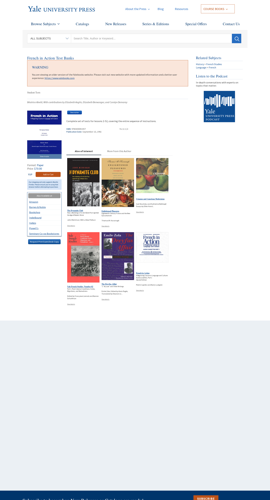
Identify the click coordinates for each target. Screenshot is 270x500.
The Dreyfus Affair (109, 284)
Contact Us (231, 23)
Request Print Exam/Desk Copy (44, 241)
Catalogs (82, 23)
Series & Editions (155, 23)
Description (74, 112)
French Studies (214, 64)
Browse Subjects (43, 23)
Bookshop (34, 212)
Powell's (33, 228)
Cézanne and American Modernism (150, 199)
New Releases (115, 23)
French (212, 67)
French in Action (143, 273)
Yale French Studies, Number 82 (80, 286)
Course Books (213, 9)
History (200, 64)
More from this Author (119, 151)
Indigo (32, 222)
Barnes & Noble (37, 207)
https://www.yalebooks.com (60, 78)
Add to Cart (48, 174)
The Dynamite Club (75, 210)
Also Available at (44, 195)
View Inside (44, 156)
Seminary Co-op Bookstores (44, 233)
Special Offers (196, 23)
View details (71, 226)
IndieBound (35, 217)
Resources (181, 9)
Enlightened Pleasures (110, 211)
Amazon (33, 201)
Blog (161, 9)
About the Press (135, 9)
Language (201, 67)
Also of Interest (84, 151)
